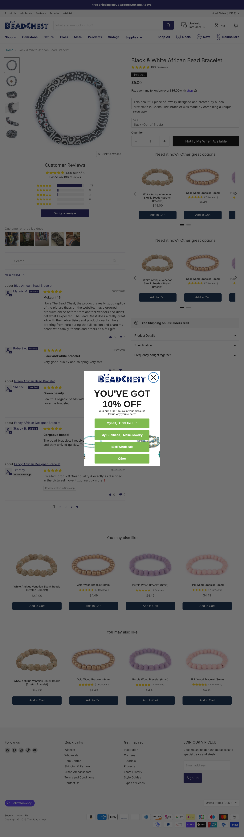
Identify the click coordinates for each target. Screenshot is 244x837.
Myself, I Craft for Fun (122, 423)
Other (122, 458)
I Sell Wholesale (122, 446)
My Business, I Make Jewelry (122, 435)
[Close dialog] (153, 377)
